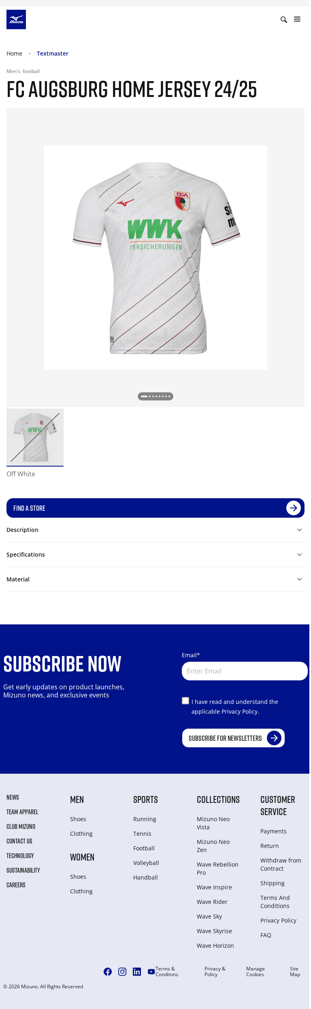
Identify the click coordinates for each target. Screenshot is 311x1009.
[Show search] (284, 19)
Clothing (81, 833)
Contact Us (19, 841)
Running (144, 819)
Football (144, 848)
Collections (218, 799)
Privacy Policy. (240, 711)
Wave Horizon (215, 945)
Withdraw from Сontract (280, 864)
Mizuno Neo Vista (213, 823)
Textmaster (52, 53)
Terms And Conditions (275, 902)
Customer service (277, 805)
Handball (145, 877)
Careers (16, 885)
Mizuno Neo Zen (213, 846)
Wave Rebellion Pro (218, 868)
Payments (273, 831)
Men (77, 799)
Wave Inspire (214, 887)
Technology (20, 856)
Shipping (272, 883)
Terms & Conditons (167, 971)
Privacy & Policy (215, 971)
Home (14, 53)
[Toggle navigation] (297, 19)
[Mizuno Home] (16, 18)
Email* (191, 655)
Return (269, 846)
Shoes (78, 819)
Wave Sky (209, 916)
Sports (145, 799)
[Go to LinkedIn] (137, 972)
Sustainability (23, 870)
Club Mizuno (20, 826)
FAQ (265, 935)
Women (82, 857)
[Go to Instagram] (122, 972)
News (12, 797)
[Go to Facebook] (108, 972)
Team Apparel (22, 812)
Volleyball (146, 863)
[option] (35, 437)
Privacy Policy (278, 920)
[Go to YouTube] (151, 972)
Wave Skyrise (214, 931)
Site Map (295, 971)
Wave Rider (212, 902)
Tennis (142, 833)
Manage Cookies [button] (255, 971)
